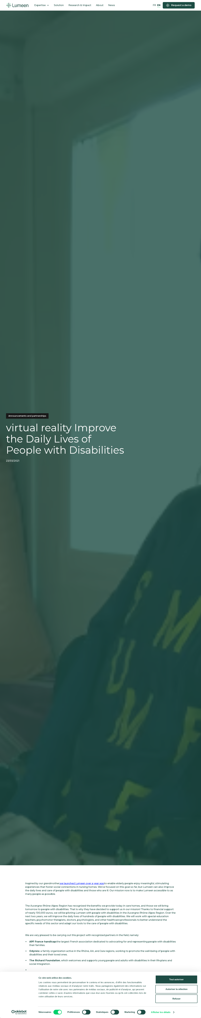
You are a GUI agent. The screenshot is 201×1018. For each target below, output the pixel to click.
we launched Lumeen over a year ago (82, 883)
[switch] (86, 1012)
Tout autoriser (176, 979)
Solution (59, 5)
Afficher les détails (160, 1012)
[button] (42, 5)
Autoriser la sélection (176, 989)
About (99, 5)
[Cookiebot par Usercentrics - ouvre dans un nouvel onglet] (19, 1012)
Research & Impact (79, 5)
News (111, 5)
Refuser (176, 998)
